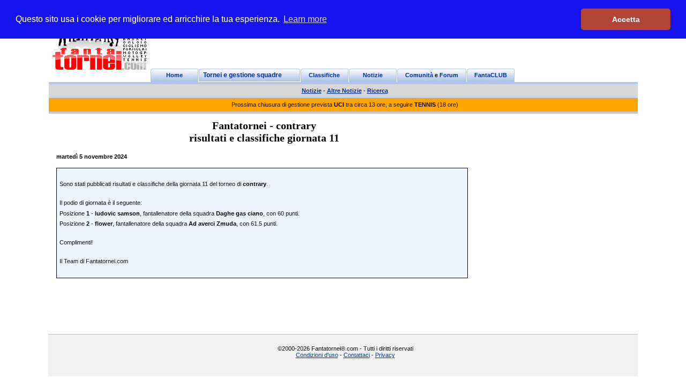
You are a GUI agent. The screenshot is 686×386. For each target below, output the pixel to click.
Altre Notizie (344, 90)
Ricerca (377, 90)
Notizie (373, 75)
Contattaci (357, 355)
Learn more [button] (305, 19)
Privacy (385, 355)
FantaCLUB (490, 75)
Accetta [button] (626, 19)
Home (174, 75)
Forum (448, 75)
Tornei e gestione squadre (242, 75)
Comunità (419, 75)
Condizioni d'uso (317, 355)
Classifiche (324, 75)
